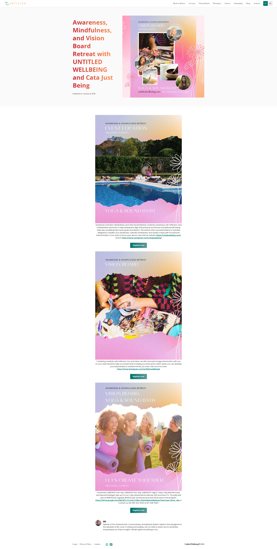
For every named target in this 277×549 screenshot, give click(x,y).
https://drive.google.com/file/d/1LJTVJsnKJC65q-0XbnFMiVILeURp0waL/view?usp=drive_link (137, 500)
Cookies (97, 544)
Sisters (227, 3)
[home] (15, 3)
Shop (248, 3)
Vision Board (204, 3)
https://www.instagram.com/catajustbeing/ (142, 238)
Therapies (217, 3)
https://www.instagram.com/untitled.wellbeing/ (138, 369)
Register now (138, 245)
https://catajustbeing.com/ (168, 235)
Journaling (238, 3)
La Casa (192, 3)
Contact (257, 3)
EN (266, 3)
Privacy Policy (85, 544)
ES (270, 3)
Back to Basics (179, 3)
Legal (75, 544)
